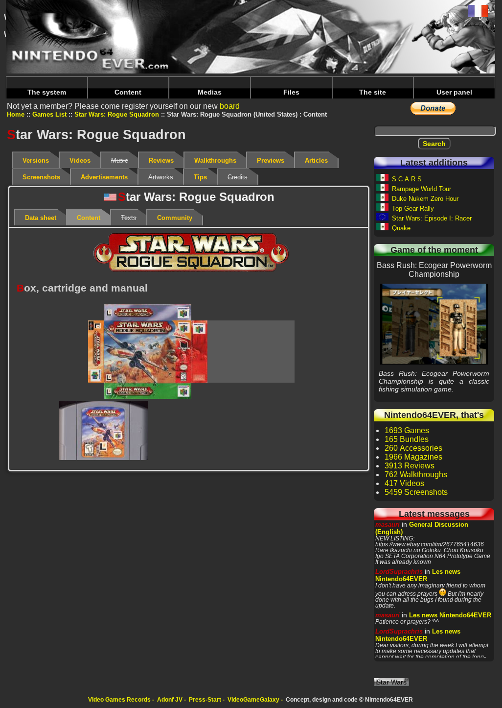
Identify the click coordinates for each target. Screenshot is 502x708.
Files (291, 92)
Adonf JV (170, 700)
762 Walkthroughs (416, 474)
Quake (401, 228)
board (230, 106)
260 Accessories (413, 448)
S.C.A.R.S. (408, 179)
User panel (454, 92)
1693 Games (407, 430)
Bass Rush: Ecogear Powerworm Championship (434, 324)
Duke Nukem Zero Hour (425, 198)
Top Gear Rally (413, 208)
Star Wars (391, 682)
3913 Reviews (409, 466)
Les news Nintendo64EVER (417, 575)
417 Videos (404, 483)
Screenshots (41, 177)
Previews (270, 160)
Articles (316, 160)
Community (174, 217)
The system (46, 92)
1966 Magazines (413, 457)
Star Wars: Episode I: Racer (432, 218)
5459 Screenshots (416, 492)
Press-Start (205, 700)
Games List (49, 114)
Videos (80, 160)
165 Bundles (407, 439)
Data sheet (40, 217)
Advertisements (104, 177)
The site (372, 92)
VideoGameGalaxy (253, 700)
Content (127, 92)
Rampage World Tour (421, 189)
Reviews (161, 160)
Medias (210, 92)
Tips (200, 177)
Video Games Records (119, 700)
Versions (36, 160)
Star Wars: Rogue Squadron (116, 114)
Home (15, 114)
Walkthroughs (215, 160)
